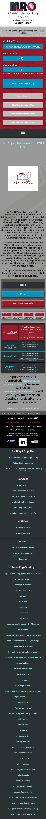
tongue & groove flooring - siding (23, 808)
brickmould (23, 629)
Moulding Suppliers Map (23, 105)
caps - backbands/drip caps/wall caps (23, 640)
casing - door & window (23, 646)
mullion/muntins (23, 736)
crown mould (23, 674)
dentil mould (23, 680)
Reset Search (23, 96)
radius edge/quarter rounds (23, 769)
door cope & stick (23, 685)
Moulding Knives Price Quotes (23, 122)
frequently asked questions (23, 496)
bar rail (23, 596)
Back (23, 285)
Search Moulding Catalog (23, 83)
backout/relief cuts (23, 590)
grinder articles (23, 533)
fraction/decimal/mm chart (23, 114)
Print (23, 294)
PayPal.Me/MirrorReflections (18, 391)
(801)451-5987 (23, 23)
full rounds (23, 719)
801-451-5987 (27, 429)
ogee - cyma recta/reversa (23, 747)
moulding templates (23, 507)
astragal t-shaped (23, 584)
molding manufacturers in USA (23, 513)
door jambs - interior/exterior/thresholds (23, 691)
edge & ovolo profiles (23, 696)
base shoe (23, 607)
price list (34, 336)
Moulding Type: (11, 41)
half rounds (23, 724)
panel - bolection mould (23, 752)
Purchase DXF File (23, 303)
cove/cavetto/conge (23, 668)
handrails (23, 730)
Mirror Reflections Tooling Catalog (23, 457)
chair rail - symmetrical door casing (23, 652)
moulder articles (23, 527)
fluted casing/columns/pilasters (23, 713)
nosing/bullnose (23, 741)
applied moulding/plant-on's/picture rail (23, 573)
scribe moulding (23, 780)
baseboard (23, 612)
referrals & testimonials (23, 553)
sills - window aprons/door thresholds (23, 797)
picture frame (23, 758)
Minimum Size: (10, 53)
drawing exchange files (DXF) (23, 490)
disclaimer (23, 559)
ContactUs (11, 442)
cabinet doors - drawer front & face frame (23, 635)
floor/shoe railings (23, 708)
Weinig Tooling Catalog (23, 463)
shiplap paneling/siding (23, 786)
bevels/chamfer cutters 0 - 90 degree (23, 624)
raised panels (23, 775)
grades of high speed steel (23, 502)
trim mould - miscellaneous (23, 814)
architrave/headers (23, 579)
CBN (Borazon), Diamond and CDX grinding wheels (23, 469)
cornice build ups (23, 663)
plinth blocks (23, 764)
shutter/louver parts (23, 792)
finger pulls (23, 702)
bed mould (23, 618)
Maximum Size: (10, 64)
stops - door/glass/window (23, 803)
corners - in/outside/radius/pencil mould (23, 657)
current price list (23, 485)
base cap (23, 601)
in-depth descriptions (10, 333)
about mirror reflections (23, 547)
